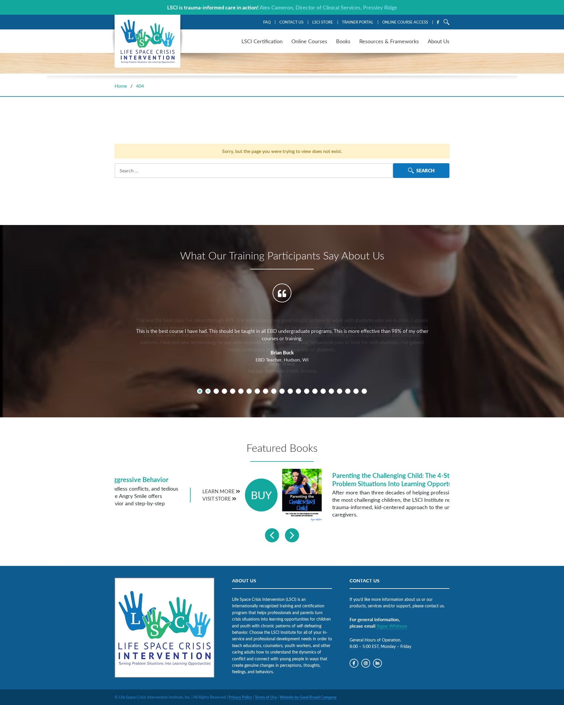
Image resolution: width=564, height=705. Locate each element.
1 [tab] (199, 391)
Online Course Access (405, 21)
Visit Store (389, 498)
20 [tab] (356, 391)
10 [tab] (273, 391)
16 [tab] (323, 391)
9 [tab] (265, 391)
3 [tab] (216, 391)
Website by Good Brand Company (308, 697)
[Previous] (272, 535)
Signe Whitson (392, 625)
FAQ (267, 21)
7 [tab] (249, 391)
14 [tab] (306, 391)
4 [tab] (224, 391)
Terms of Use (266, 697)
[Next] (292, 535)
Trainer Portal (357, 21)
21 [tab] (364, 391)
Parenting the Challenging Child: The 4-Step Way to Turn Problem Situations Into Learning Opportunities (249, 479)
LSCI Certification (262, 41)
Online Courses (309, 41)
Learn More (391, 491)
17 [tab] (331, 391)
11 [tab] (282, 391)
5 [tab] (232, 391)
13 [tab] (298, 391)
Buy (433, 495)
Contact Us (291, 21)
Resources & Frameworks (389, 41)
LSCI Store (322, 21)
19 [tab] (347, 391)
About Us (438, 41)
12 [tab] (290, 391)
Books (343, 41)
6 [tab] (241, 391)
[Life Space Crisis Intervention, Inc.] (147, 41)
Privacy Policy (240, 697)
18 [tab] (339, 391)
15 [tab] (315, 391)
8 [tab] (257, 391)
